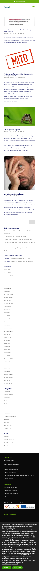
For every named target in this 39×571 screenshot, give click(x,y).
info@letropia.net (9, 460)
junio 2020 (7, 313)
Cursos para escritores (11, 494)
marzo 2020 (7, 319)
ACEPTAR (6, 568)
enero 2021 (7, 291)
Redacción (7, 419)
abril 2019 (7, 346)
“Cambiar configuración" (10, 564)
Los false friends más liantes (14, 194)
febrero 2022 (7, 273)
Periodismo (7, 413)
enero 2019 (7, 356)
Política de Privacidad (11, 470)
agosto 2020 (7, 306)
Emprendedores (8, 394)
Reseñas (6, 422)
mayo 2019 (7, 343)
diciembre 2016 (8, 374)
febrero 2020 (7, 322)
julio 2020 (7, 310)
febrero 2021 (7, 288)
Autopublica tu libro (11, 487)
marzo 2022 (7, 270)
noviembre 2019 (8, 331)
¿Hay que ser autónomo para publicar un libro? (18, 239)
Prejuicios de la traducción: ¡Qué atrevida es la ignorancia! (18, 75)
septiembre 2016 (8, 383)
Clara (7, 33)
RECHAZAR (17, 568)
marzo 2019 (7, 350)
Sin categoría (8, 425)
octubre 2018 (7, 362)
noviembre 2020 (8, 297)
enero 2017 (7, 371)
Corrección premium (11, 491)
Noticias (6, 410)
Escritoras (7, 398)
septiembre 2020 (8, 303)
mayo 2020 (7, 316)
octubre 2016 (7, 380)
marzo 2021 (7, 285)
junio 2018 (7, 365)
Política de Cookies (10, 473)
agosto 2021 (7, 279)
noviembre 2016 (8, 377)
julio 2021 (6, 282)
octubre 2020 (7, 300)
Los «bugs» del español (12, 129)
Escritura (6, 404)
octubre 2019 (7, 334)
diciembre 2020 (8, 294)
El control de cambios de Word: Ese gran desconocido (18, 30)
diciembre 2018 (8, 359)
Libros (6, 407)
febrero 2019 (7, 353)
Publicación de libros (10, 416)
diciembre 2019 (8, 328)
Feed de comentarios (10, 443)
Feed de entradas (9, 440)
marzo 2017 (7, 368)
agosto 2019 (7, 337)
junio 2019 (7, 340)
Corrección (21, 33)
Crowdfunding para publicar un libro (15, 236)
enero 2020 (7, 325)
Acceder (6, 437)
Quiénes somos (9, 497)
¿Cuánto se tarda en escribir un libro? (20, 258)
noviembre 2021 (8, 276)
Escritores (7, 401)
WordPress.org (8, 446)
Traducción (21, 78)
